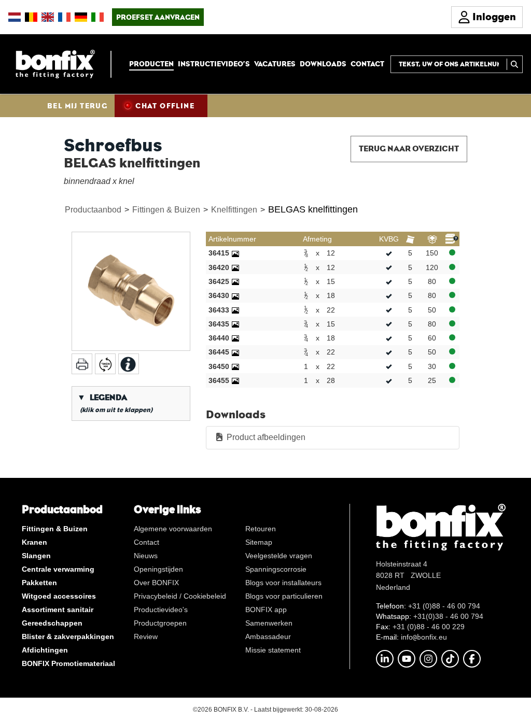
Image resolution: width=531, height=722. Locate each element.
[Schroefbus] (131, 291)
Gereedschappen (52, 623)
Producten (151, 64)
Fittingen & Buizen (166, 209)
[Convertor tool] (105, 363)
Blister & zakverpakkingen (68, 636)
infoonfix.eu (424, 637)
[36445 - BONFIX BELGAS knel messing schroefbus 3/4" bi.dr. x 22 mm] (235, 352)
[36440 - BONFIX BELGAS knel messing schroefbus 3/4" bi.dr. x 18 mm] (235, 338)
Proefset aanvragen (158, 17)
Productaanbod (93, 209)
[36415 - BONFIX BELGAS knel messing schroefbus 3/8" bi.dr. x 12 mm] (235, 253)
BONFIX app (266, 609)
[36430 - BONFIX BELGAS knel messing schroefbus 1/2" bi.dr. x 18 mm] (235, 295)
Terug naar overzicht (409, 148)
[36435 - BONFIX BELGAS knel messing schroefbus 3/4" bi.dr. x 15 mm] (235, 324)
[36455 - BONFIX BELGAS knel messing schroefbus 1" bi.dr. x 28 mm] (235, 380)
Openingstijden (158, 569)
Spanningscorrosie (275, 569)
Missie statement (273, 650)
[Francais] (64, 17)
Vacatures (275, 64)
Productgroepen (160, 623)
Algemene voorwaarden (173, 529)
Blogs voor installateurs (283, 582)
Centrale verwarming (58, 569)
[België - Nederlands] (31, 17)
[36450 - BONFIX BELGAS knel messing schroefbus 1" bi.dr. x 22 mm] (235, 366)
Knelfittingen (234, 209)
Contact (367, 64)
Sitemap (258, 542)
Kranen (34, 542)
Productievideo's (161, 609)
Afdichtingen (45, 650)
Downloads (323, 64)
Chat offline (164, 106)
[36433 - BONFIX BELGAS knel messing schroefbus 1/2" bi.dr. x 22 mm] (235, 310)
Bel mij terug (77, 106)
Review (146, 636)
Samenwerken (268, 623)
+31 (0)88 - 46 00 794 (444, 606)
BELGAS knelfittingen (313, 209)
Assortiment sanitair (57, 609)
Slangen (36, 555)
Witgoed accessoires (59, 596)
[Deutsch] (81, 17)
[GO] (515, 64)
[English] (47, 17)
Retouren (260, 529)
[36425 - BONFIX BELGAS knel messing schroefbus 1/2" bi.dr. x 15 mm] (235, 281)
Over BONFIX (156, 582)
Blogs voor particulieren (284, 596)
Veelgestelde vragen (278, 555)
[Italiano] (97, 17)
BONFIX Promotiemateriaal (68, 663)
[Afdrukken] (82, 363)
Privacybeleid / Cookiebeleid (180, 596)
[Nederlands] (14, 17)
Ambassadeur (268, 636)
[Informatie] (128, 363)
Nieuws (146, 555)
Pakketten (39, 582)
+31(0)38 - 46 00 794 (448, 616)
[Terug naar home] (55, 63)
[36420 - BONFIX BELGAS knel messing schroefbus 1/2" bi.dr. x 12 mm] (235, 267)
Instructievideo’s (214, 64)
